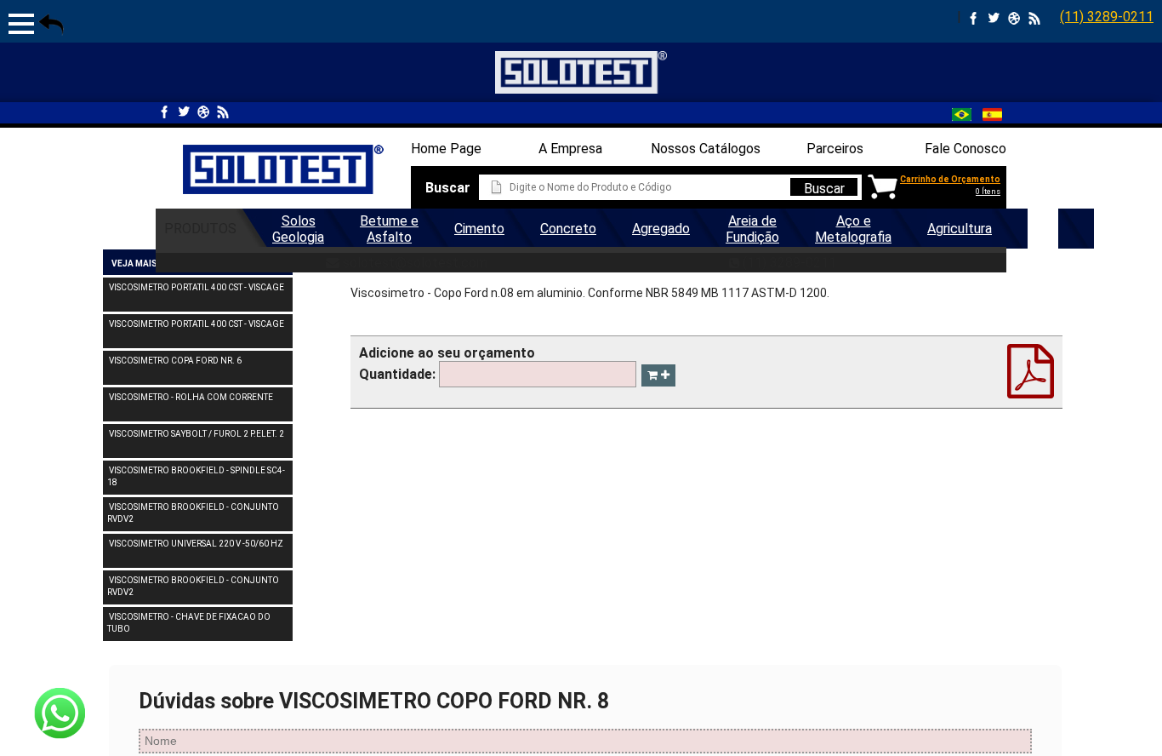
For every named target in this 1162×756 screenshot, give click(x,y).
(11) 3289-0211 (1106, 17)
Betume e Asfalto (389, 229)
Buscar (824, 188)
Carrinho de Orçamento (950, 179)
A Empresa (570, 148)
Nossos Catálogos (705, 148)
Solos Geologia (298, 229)
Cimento (479, 228)
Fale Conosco (965, 148)
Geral (1043, 228)
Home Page (446, 148)
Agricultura (959, 228)
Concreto (568, 228)
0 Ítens (988, 191)
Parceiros (834, 148)
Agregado (661, 228)
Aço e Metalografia (853, 229)
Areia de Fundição (752, 229)
